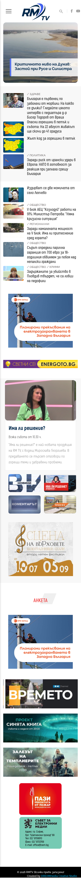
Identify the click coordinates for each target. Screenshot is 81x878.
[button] (7, 430)
